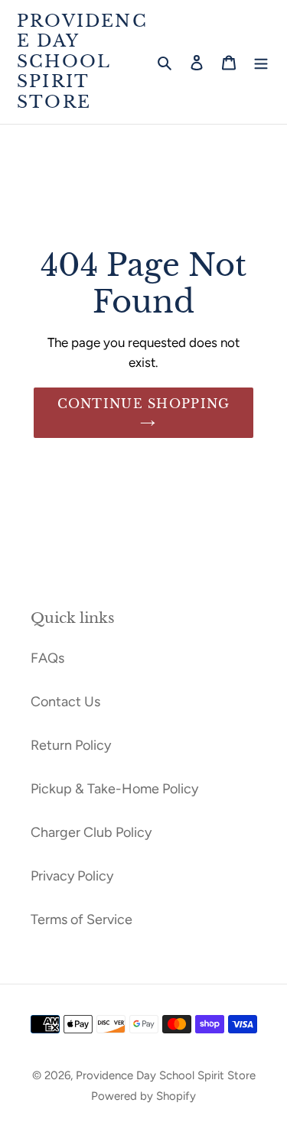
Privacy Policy (72, 875)
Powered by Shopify (143, 1096)
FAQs (47, 658)
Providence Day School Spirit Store (82, 61)
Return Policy (71, 745)
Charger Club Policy (91, 832)
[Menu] (261, 61)
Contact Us (65, 701)
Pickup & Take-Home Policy (114, 788)
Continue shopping (143, 403)
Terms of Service (81, 919)
